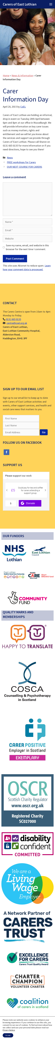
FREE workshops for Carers (21, 162)
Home (6, 75)
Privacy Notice (9, 1030)
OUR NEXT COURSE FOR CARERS (24, 166)
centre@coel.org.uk (16, 323)
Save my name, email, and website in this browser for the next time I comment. (27, 247)
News (10, 157)
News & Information (22, 75)
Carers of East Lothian (20, 4)
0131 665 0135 (13, 319)
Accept (8, 1035)
